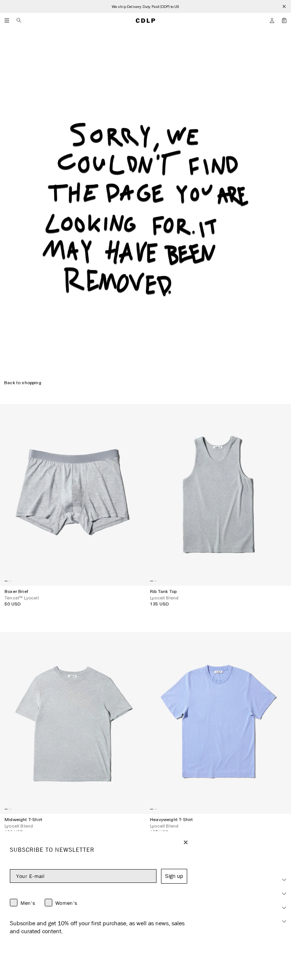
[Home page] (145, 20)
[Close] (284, 6)
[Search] (19, 20)
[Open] (7, 20)
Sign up (174, 876)
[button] (272, 20)
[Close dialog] (185, 842)
